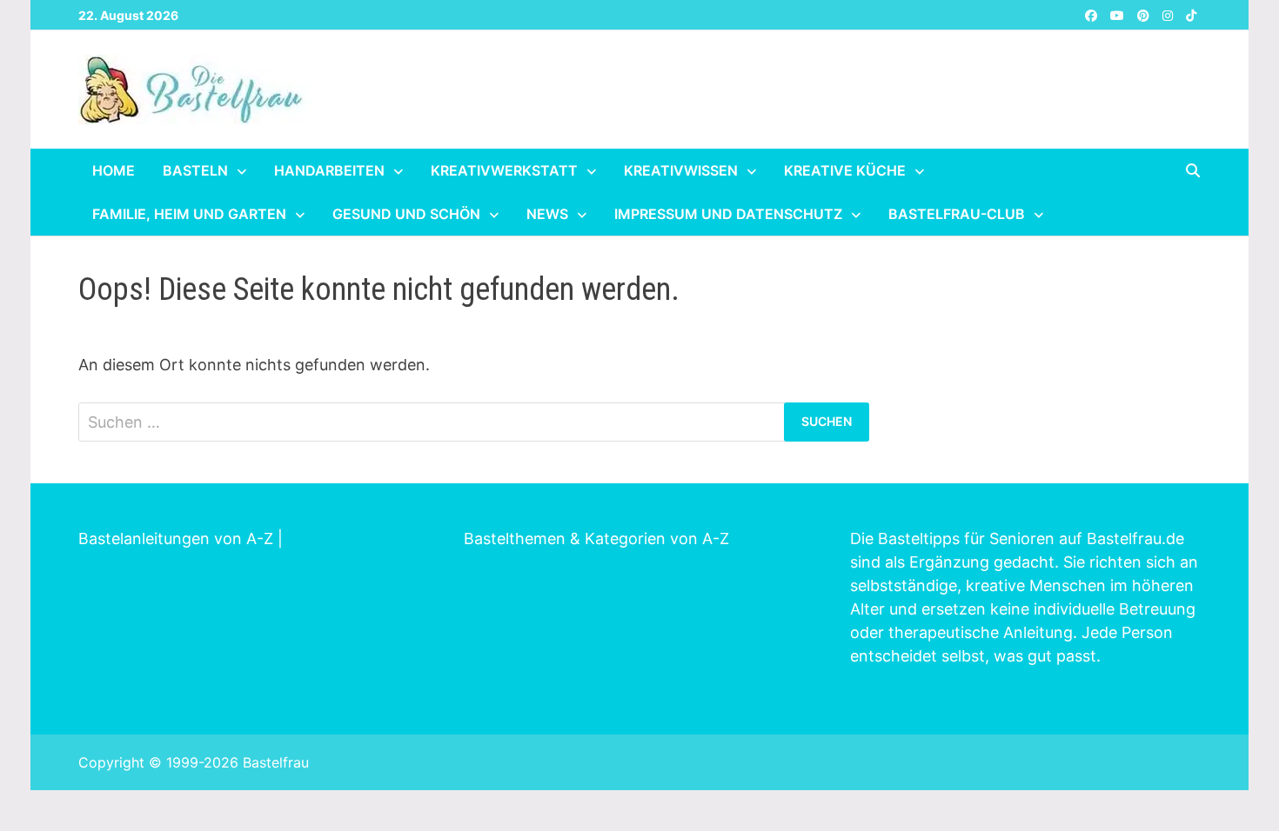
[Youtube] (1119, 14)
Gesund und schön (406, 214)
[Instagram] (1170, 14)
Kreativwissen (681, 170)
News (547, 214)
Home (113, 170)
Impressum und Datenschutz (728, 214)
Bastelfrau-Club (956, 214)
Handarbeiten (329, 170)
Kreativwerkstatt (504, 170)
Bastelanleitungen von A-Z (175, 538)
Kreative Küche (845, 170)
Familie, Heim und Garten (189, 214)
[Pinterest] (1145, 14)
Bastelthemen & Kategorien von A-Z (596, 538)
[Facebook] (1093, 14)
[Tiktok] (1191, 14)
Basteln (195, 170)
